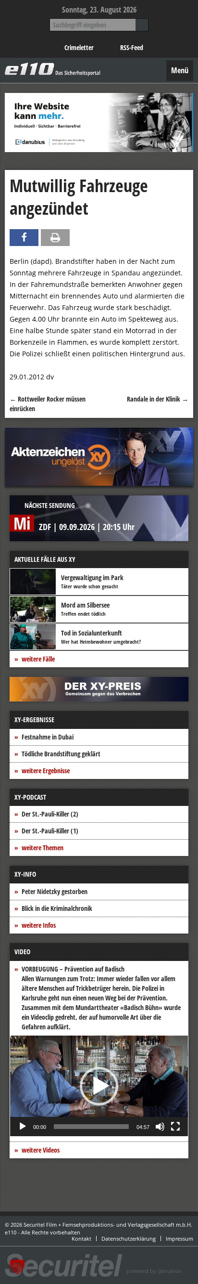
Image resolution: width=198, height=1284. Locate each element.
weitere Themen (42, 847)
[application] (99, 1086)
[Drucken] (55, 237)
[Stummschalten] (160, 1126)
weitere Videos (41, 1149)
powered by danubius (153, 1270)
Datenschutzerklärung (128, 1238)
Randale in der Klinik (157, 398)
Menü (179, 70)
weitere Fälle (38, 658)
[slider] (91, 1126)
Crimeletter (79, 47)
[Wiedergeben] (22, 1126)
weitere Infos (39, 925)
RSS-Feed (131, 47)
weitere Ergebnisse (46, 770)
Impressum (179, 1238)
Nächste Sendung (50, 505)
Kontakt (81, 1238)
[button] (99, 1086)
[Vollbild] (175, 1126)
